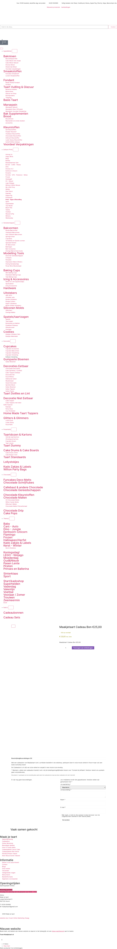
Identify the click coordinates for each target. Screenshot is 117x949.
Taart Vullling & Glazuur (18, 87)
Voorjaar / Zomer (14, 594)
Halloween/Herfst (14, 540)
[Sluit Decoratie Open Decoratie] (13, 341)
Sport (7, 576)
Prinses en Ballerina (16, 568)
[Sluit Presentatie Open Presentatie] (14, 429)
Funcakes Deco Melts (17, 479)
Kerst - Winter (12, 545)
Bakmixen (9, 56)
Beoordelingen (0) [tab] (26, 758)
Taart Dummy (12, 445)
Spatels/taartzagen (16, 316)
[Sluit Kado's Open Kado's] (11, 607)
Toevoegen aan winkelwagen (83, 648)
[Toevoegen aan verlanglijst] (96, 647)
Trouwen (9, 597)
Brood (7, 116)
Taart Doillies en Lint (16, 393)
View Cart (6, 946)
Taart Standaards (14, 457)
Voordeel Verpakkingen (18, 144)
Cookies (8, 331)
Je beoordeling (65, 789)
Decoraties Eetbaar (15, 366)
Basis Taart (10, 100)
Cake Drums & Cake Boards (21, 450)
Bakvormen (10, 228)
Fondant (8, 80)
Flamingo (9, 534)
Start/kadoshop (13, 581)
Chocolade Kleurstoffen (18, 494)
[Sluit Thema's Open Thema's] (12, 518)
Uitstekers (10, 293)
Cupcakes (9, 346)
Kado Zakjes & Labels (17, 466)
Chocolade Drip (13, 510)
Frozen (7, 537)
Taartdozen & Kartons (17, 434)
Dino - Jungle (12, 529)
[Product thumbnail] (13, 626)
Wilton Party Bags (15, 469)
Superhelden (11, 583)
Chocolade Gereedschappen (22, 490)
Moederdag (10, 557)
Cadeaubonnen (13, 612)
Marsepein (10, 104)
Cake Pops (10, 513)
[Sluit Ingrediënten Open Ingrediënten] (14, 51)
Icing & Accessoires (16, 279)
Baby (6, 523)
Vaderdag (9, 586)
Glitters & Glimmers (16, 418)
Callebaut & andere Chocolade (23, 487)
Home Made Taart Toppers (20, 413)
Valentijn (9, 589)
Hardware (9, 288)
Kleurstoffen (11, 127)
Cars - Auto (10, 526)
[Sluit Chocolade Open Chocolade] (13, 474)
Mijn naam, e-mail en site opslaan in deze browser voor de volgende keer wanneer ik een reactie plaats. (81, 815)
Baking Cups (11, 270)
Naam (62, 799)
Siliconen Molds (13, 308)
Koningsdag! (11, 552)
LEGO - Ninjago (13, 555)
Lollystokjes (11, 462)
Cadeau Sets (11, 617)
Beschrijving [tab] (15, 758)
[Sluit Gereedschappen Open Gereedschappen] (17, 223)
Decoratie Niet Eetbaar (18, 398)
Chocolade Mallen (15, 497)
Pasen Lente (11, 563)
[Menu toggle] (1, 48)
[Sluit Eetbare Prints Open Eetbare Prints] (15, 149)
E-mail (63, 807)
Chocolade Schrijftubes (18, 482)
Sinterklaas (10, 573)
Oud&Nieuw (11, 560)
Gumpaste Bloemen (16, 359)
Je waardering (65, 784)
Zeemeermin (11, 600)
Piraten (8, 566)
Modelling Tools (13, 253)
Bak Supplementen (15, 113)
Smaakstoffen (12, 71)
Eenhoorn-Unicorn (15, 532)
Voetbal (8, 592)
